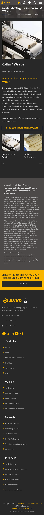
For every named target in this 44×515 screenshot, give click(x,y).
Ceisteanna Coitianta (13, 479)
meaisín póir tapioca (20, 259)
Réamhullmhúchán (12, 403)
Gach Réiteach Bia (12, 423)
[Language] (29, 3)
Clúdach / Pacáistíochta (30, 155)
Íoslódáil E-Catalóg (12, 474)
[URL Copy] (23, 71)
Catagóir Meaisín (20, 14)
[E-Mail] (20, 71)
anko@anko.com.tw (12, 315)
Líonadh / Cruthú (11, 393)
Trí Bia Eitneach (11, 434)
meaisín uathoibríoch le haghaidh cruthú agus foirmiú (20, 255)
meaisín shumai (8, 259)
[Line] (17, 71)
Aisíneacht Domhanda (13, 490)
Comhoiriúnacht (11, 485)
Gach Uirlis (9, 388)
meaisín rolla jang (9, 257)
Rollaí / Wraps (33, 14)
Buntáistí (8, 363)
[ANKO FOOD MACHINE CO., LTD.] (22, 300)
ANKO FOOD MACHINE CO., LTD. (29, 503)
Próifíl (7, 347)
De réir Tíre (9, 449)
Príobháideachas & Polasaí (22, 508)
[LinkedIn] (14, 71)
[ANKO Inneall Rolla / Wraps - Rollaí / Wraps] (22, 40)
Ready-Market (30, 511)
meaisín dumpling (32, 259)
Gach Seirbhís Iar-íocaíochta (15, 469)
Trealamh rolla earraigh (8, 155)
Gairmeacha (9, 368)
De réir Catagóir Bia (12, 439)
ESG (7, 373)
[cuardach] (34, 3)
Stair (7, 353)
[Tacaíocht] (24, 2)
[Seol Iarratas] (19, 2)
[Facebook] (8, 71)
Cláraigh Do (22, 284)
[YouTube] (17, 334)
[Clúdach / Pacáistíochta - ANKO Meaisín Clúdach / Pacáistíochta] (33, 142)
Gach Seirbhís (10, 464)
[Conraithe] (3, 163)
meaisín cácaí (29, 257)
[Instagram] (21, 334)
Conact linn (22, 261)
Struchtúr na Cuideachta (14, 358)
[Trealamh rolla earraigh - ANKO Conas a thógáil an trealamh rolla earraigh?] (11, 142)
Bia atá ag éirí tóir (12, 429)
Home (10, 14)
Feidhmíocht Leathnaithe (14, 409)
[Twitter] (11, 71)
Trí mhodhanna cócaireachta (16, 444)
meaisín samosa (20, 257)
